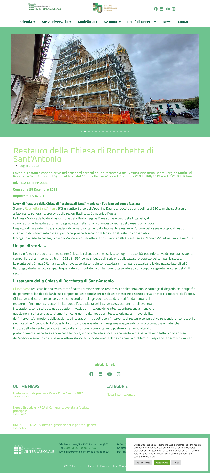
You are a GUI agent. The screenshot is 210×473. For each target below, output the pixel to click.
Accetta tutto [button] (162, 462)
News (167, 22)
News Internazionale (121, 394)
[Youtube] (168, 9)
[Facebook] (156, 9)
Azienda (26, 22)
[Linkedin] (162, 9)
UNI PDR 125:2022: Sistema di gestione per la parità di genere (55, 425)
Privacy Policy (108, 466)
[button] (81, 131)
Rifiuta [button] (176, 462)
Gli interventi (22, 288)
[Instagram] (174, 9)
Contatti (184, 22)
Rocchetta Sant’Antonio (41, 208)
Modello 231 (88, 22)
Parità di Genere (139, 22)
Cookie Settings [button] (143, 462)
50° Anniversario (55, 22)
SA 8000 (110, 22)
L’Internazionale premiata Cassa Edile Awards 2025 (48, 393)
